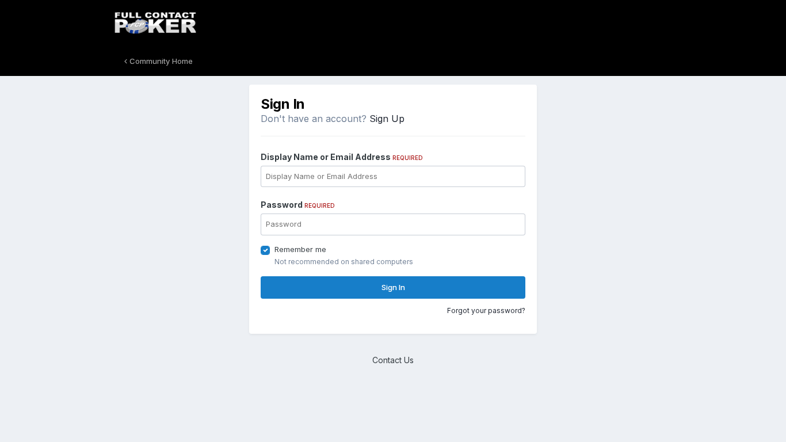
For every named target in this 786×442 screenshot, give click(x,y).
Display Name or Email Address (342, 157)
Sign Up (387, 118)
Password (298, 204)
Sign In (393, 287)
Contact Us (393, 360)
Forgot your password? (486, 310)
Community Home (160, 61)
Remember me (300, 249)
